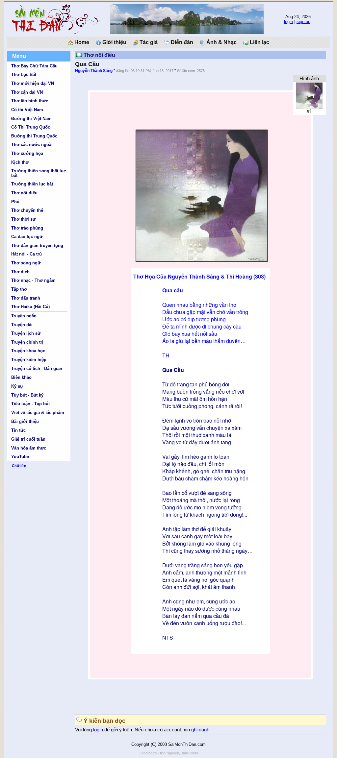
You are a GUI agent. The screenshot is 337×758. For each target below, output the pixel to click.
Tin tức (18, 430)
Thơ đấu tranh (25, 298)
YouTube (20, 456)
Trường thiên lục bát (32, 184)
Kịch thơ (20, 162)
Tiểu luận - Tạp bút (30, 403)
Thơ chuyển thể (27, 210)
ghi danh (200, 729)
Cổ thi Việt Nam (27, 109)
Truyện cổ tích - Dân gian (36, 368)
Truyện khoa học (28, 350)
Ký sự (17, 386)
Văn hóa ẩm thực (28, 448)
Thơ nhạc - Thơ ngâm (33, 280)
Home (81, 42)
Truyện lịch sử (25, 333)
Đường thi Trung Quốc (34, 136)
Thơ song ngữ (25, 262)
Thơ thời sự (23, 219)
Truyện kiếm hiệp (28, 359)
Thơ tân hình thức (29, 100)
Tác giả (148, 42)
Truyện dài (22, 324)
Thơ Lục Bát (23, 74)
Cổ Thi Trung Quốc (30, 127)
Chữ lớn (19, 466)
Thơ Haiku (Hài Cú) (30, 306)
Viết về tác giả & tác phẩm (37, 412)
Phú (15, 201)
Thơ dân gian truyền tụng (37, 245)
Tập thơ (19, 289)
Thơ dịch (20, 271)
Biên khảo (21, 377)
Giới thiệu (113, 42)
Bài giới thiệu (25, 421)
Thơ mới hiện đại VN (32, 83)
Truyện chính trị (27, 342)
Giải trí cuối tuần (28, 439)
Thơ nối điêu (24, 192)
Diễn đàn (181, 42)
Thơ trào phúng (27, 228)
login (288, 21)
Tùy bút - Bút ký (27, 395)
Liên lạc (258, 42)
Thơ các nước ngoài (32, 144)
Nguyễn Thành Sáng (94, 70)
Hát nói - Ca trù (26, 254)
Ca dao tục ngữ (26, 236)
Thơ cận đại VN (27, 92)
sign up (303, 21)
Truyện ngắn (24, 315)
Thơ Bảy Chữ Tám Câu (34, 65)
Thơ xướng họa (27, 153)
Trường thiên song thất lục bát (38, 173)
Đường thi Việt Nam (31, 118)
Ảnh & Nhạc (221, 42)
